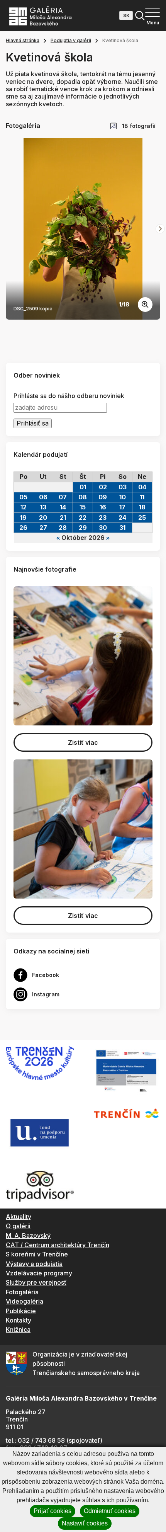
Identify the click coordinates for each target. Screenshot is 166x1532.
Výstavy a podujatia (34, 1264)
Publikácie (21, 1311)
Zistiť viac (83, 742)
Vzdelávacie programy (39, 1273)
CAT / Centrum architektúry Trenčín (57, 1245)
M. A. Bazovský (28, 1235)
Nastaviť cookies (85, 1523)
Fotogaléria (22, 1292)
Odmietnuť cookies (110, 1511)
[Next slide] (160, 228)
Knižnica (18, 1329)
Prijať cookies (52, 1511)
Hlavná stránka (22, 40)
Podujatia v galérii (71, 40)
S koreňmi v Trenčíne (37, 1254)
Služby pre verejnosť (36, 1282)
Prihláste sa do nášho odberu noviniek (69, 396)
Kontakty (18, 1320)
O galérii (18, 1226)
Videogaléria (24, 1301)
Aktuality (18, 1216)
